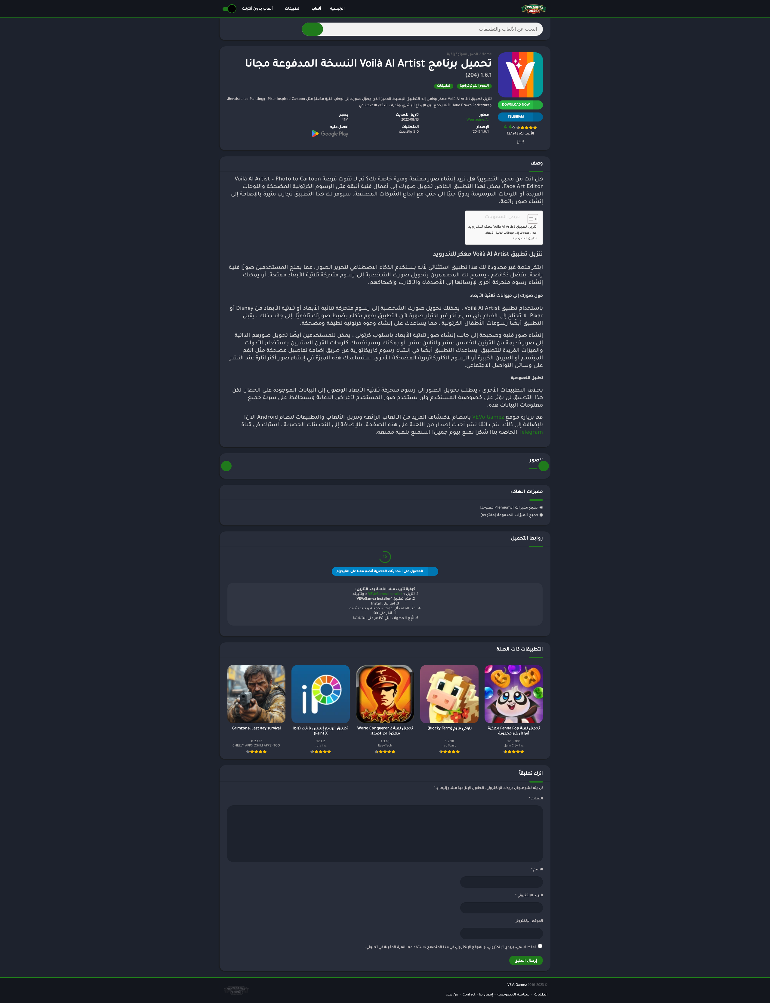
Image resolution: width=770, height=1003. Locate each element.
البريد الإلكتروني (529, 896)
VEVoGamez (517, 985)
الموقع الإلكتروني (529, 921)
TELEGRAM (516, 117)
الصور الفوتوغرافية (462, 55)
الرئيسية (337, 9)
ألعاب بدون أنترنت (257, 9)
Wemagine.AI (478, 120)
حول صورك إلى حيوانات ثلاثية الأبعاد (511, 233)
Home (487, 55)
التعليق (535, 799)
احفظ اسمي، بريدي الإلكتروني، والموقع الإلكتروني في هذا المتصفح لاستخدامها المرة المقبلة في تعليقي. (450, 947)
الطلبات (540, 995)
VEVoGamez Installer (385, 594)
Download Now (516, 105)
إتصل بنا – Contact (478, 995)
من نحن (452, 995)
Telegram (531, 433)
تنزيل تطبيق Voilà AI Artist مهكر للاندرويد (502, 227)
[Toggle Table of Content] (530, 219)
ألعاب (316, 9)
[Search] (312, 29)
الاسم (537, 870)
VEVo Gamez (488, 418)
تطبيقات (292, 9)
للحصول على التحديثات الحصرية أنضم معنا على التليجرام (380, 571)
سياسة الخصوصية (513, 995)
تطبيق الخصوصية (525, 238)
